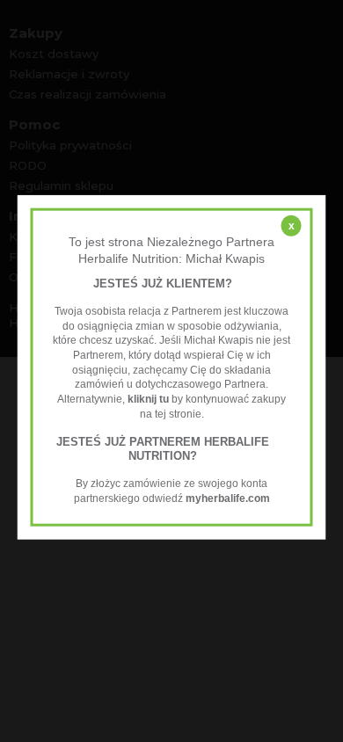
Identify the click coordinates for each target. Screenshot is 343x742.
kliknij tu (148, 399)
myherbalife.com (228, 498)
